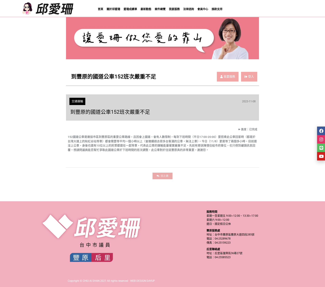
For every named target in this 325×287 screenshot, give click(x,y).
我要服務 (174, 9)
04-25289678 (223, 238)
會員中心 (202, 9)
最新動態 (145, 9)
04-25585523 (223, 257)
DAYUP (151, 280)
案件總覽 (160, 9)
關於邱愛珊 (113, 9)
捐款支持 (217, 9)
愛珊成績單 (130, 9)
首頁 (100, 9)
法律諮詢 (188, 9)
